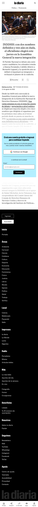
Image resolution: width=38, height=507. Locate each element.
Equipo (4, 428)
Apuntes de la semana (10, 381)
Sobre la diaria (7, 425)
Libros (4, 282)
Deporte (5, 263)
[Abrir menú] (3, 2)
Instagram (5, 453)
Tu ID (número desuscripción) (8, 412)
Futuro (4, 275)
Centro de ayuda (8, 472)
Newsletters (6, 440)
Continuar (19, 172)
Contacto (5, 484)
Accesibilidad (7, 478)
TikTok (4, 459)
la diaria (5, 334)
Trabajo (4, 297)
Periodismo (6, 356)
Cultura (4, 259)
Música (4, 359)
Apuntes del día (7, 378)
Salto (4, 322)
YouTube (5, 447)
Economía (5, 266)
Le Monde (5, 338)
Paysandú (5, 319)
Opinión (4, 288)
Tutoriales (5, 475)
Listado (4, 408)
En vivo (4, 384)
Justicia (4, 278)
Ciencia (4, 253)
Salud (4, 294)
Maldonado (6, 316)
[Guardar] (22, 80)
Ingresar (8, 216)
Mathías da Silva (7, 87)
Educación (6, 269)
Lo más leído (6, 375)
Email (5, 163)
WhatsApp (6, 450)
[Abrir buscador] (35, 3)
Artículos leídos (7, 362)
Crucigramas (6, 396)
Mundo (4, 285)
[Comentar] (27, 80)
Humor (4, 392)
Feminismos (6, 272)
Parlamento (22, 8)
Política (14, 8)
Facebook (5, 456)
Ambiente (5, 247)
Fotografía (6, 389)
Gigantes (5, 344)
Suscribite (8, 222)
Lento (4, 341)
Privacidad (6, 481)
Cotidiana (5, 256)
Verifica (4, 301)
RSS (3, 444)
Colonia (4, 313)
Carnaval (5, 250)
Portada (5, 235)
